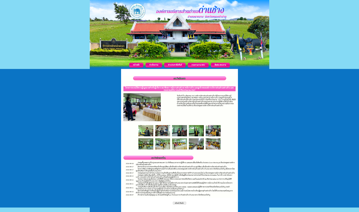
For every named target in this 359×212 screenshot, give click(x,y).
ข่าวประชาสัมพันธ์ (175, 65)
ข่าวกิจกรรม (153, 65)
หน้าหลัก (136, 65)
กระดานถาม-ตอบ (198, 65)
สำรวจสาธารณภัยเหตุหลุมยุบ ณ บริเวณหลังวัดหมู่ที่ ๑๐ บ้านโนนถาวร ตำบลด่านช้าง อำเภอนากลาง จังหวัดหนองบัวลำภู (174, 195)
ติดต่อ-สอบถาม (220, 65)
